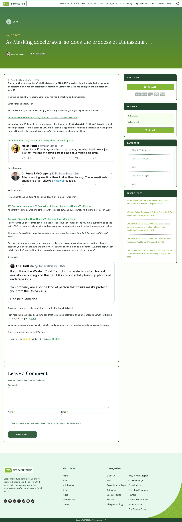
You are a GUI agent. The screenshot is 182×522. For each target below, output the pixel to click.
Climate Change (135, 480)
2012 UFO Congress (141, 176)
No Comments (39, 54)
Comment (13, 385)
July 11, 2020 (53, 339)
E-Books (111, 475)
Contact (66, 504)
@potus (32, 318)
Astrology (111, 490)
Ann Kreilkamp (17, 54)
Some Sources (135, 504)
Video (65, 495)
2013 (134, 184)
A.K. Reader (68, 485)
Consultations (134, 485)
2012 (134, 167)
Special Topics (114, 495)
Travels (110, 499)
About (65, 480)
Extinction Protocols (138, 490)
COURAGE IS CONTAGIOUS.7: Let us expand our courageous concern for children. (148, 225)
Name (11, 412)
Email (64, 412)
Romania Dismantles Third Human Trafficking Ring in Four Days (41, 219)
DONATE (151, 87)
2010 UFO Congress (141, 150)
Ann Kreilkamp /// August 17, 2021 (148, 203)
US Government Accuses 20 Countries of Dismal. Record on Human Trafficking (49, 206)
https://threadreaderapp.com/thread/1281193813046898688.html (42, 117)
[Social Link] (5, 501)
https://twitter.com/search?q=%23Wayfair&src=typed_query (40, 140)
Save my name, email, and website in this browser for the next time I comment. (46, 423)
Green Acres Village (116, 485)
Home (65, 475)
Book (109, 480)
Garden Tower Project (138, 499)
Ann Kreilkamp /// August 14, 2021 (148, 242)
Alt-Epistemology (115, 504)
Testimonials (69, 499)
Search (152, 130)
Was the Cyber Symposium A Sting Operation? (148, 212)
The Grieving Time (137, 509)
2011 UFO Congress (141, 159)
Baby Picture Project (138, 475)
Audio (65, 490)
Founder (132, 495)
